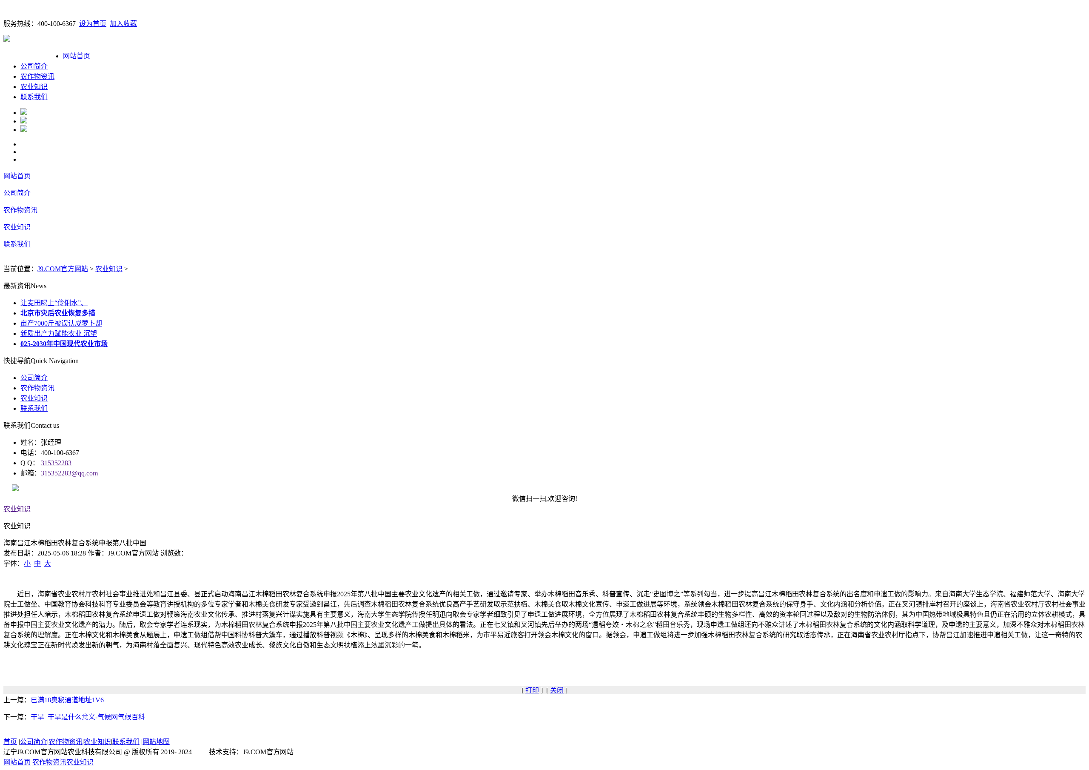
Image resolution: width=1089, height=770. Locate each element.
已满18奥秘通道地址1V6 (67, 700)
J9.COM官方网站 (62, 268)
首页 (10, 741)
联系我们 (34, 96)
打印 (532, 690)
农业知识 (34, 86)
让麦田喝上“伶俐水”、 (54, 302)
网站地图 (156, 741)
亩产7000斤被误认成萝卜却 (61, 323)
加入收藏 (123, 23)
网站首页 (76, 56)
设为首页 (92, 23)
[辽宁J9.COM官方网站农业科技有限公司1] (23, 112)
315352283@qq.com (69, 473)
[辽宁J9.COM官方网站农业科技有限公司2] (23, 121)
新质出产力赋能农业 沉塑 (58, 333)
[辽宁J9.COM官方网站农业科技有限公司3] (23, 129)
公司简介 (34, 66)
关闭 (557, 690)
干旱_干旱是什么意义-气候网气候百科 (88, 717)
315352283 (56, 463)
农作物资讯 (37, 76)
